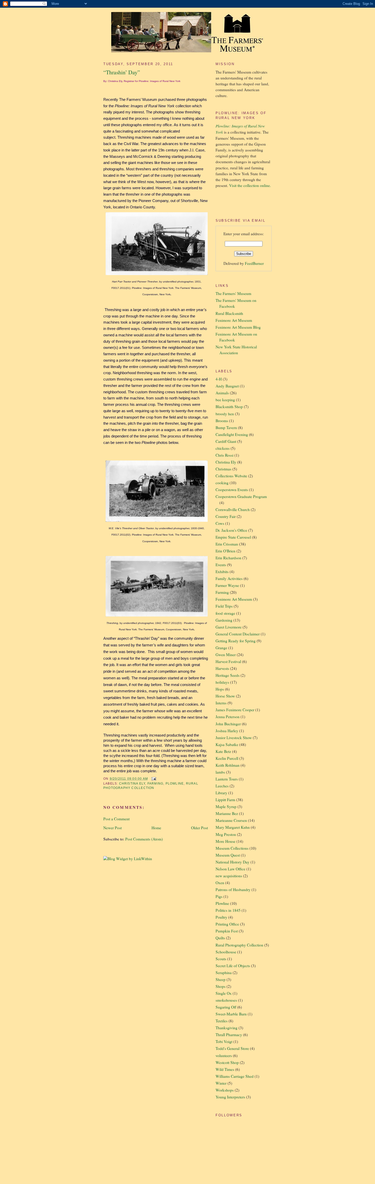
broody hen (225, 413)
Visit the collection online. (250, 185)
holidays (222, 682)
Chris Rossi (224, 455)
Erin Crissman (227, 544)
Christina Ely (132, 783)
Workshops (225, 1090)
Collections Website (231, 475)
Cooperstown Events (232, 489)
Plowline (175, 783)
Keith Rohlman (228, 765)
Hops (220, 689)
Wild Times (225, 1069)
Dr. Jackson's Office (231, 530)
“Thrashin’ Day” (121, 72)
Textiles (222, 1020)
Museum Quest (228, 855)
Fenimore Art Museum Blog (238, 327)
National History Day (232, 862)
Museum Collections (232, 848)
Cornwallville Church (233, 509)
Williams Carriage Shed (235, 1076)
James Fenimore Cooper (235, 709)
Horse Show (225, 695)
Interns (221, 702)
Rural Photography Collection (239, 945)
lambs (220, 772)
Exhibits (222, 571)
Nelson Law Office (230, 868)
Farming (155, 783)
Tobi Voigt (224, 1041)
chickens (223, 448)
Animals (222, 392)
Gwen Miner (226, 654)
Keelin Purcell (227, 758)
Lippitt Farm (225, 799)
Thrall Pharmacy (229, 1034)
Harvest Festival (228, 661)
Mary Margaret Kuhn (233, 827)
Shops (221, 986)
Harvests (222, 668)
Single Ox (224, 993)
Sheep (221, 979)
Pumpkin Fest (227, 930)
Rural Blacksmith (229, 313)
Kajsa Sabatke (227, 744)
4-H (219, 379)
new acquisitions (229, 875)
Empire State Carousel (233, 537)
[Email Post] (153, 778)
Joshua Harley (227, 730)
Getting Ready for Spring (236, 640)
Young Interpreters (230, 1096)
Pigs (219, 896)
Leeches (222, 785)
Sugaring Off (226, 1007)
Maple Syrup (226, 806)
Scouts (221, 958)
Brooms (222, 420)
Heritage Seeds (228, 675)
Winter (221, 1083)
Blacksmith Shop (229, 406)
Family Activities (229, 578)
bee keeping (225, 399)
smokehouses (226, 1000)
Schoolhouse (226, 951)
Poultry (221, 917)
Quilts (220, 937)
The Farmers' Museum (233, 293)
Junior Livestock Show (234, 737)
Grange (221, 647)
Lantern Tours (227, 779)
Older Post (199, 827)
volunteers (224, 1055)
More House (225, 841)
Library (221, 792)
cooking (222, 482)
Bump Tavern (226, 427)
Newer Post (112, 827)
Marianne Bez (227, 813)
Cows (220, 523)
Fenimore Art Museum (234, 320)
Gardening (224, 620)
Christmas (223, 468)
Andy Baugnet (227, 385)
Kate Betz (223, 751)
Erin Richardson (228, 557)
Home (156, 827)
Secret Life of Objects (233, 965)
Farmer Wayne (227, 585)
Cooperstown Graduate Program (241, 496)
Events (221, 564)
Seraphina (224, 972)
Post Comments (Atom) (144, 839)
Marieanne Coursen (231, 820)
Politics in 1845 (228, 910)
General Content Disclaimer (238, 633)
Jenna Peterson (228, 716)
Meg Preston (226, 834)
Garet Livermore (229, 627)
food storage (225, 613)
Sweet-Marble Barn (231, 1013)
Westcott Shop (227, 1062)
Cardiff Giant (226, 441)
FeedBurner (254, 263)
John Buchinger (228, 723)
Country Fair (226, 516)
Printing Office (227, 924)
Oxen (220, 882)
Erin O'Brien (225, 550)
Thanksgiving (227, 1027)
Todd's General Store (232, 1048)
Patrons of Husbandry (233, 889)
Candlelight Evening (232, 434)
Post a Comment (116, 818)
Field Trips (224, 606)
